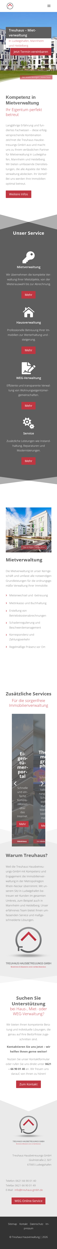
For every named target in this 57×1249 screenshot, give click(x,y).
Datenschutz (36, 1224)
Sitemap (12, 1224)
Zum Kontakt (28, 1084)
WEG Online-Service (28, 1201)
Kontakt (23, 1224)
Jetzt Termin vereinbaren (31, 52)
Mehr (28, 295)
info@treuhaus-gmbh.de (29, 1190)
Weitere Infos (18, 194)
